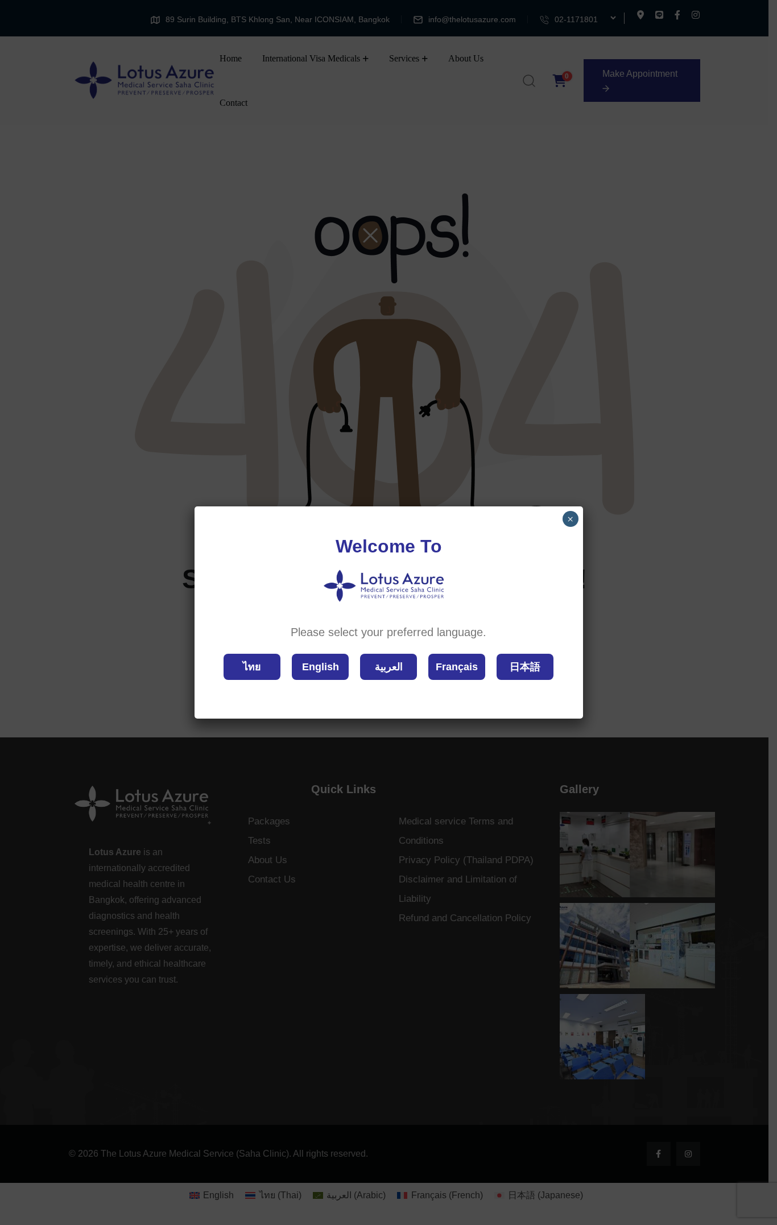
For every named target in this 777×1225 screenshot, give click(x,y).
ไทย (252, 667)
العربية (389, 667)
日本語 (525, 667)
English (320, 667)
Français (457, 667)
